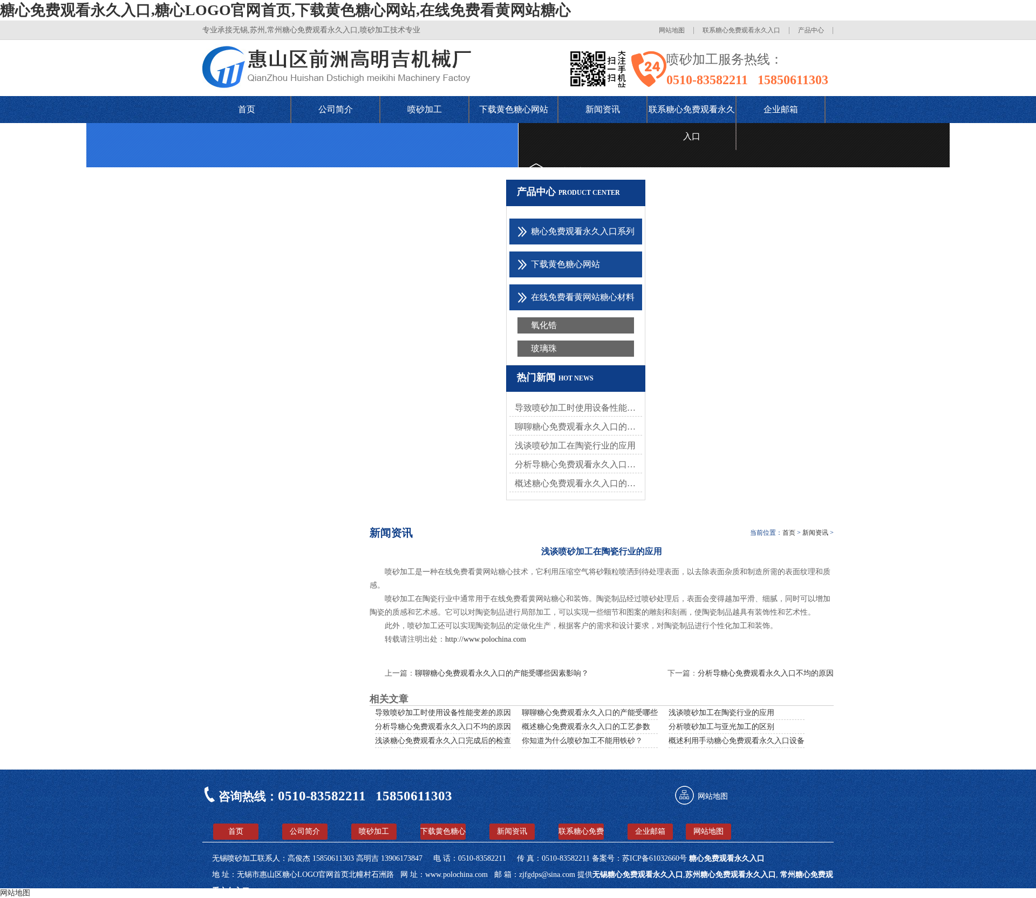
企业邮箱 (781, 109)
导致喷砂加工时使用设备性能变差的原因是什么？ (458, 713)
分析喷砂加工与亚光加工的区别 (721, 727)
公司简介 (335, 109)
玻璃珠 (544, 348)
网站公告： (572, 171)
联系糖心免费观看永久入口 (741, 30)
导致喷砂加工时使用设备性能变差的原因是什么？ (578, 407)
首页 (246, 109)
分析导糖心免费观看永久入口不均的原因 (578, 464)
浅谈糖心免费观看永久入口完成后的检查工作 (450, 741)
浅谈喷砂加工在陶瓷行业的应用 (575, 445)
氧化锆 (544, 325)
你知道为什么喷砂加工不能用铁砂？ (582, 741)
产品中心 (811, 30)
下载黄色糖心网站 (513, 109)
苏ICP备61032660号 (655, 858)
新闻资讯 (602, 109)
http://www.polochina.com (485, 639)
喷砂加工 (424, 109)
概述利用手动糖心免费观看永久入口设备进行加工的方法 (763, 741)
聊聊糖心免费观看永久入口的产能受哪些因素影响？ (578, 426)
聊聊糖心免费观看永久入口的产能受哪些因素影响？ (502, 673)
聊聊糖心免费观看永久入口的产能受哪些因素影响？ (609, 713)
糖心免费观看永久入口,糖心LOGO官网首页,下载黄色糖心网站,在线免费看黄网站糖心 (285, 10)
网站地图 (672, 30)
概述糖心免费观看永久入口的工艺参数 (578, 483)
